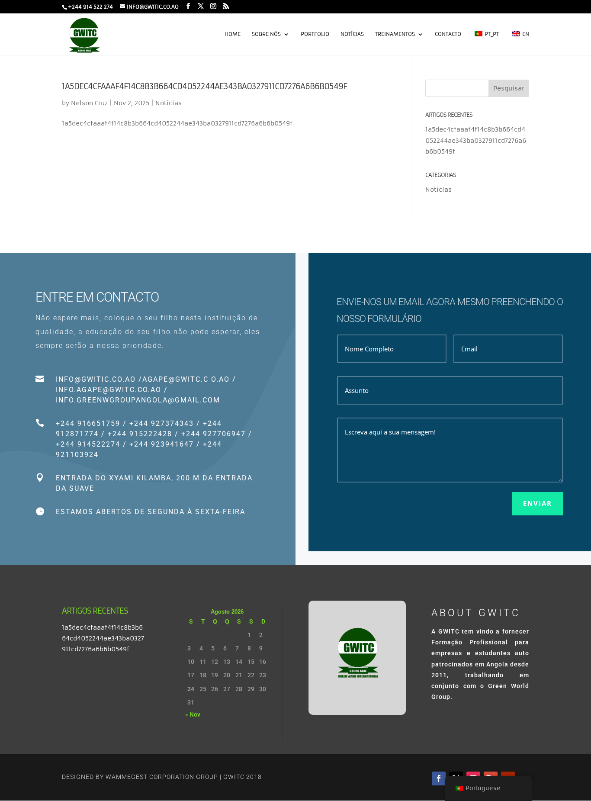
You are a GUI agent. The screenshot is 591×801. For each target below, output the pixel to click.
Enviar (537, 503)
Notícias (352, 34)
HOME (233, 34)
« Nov (192, 714)
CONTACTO (448, 34)
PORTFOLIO (315, 34)
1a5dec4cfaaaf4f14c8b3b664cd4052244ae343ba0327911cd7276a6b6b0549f (204, 86)
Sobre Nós (266, 34)
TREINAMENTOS (395, 34)
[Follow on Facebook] (439, 778)
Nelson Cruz (89, 103)
